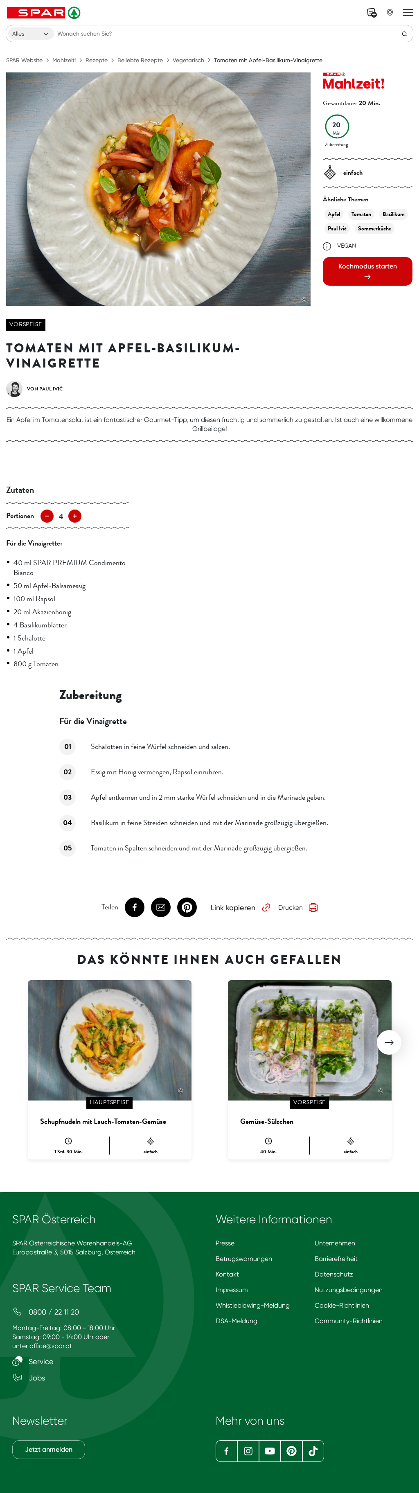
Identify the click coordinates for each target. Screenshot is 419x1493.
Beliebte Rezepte (140, 60)
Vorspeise (25, 324)
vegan (346, 245)
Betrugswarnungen (244, 1259)
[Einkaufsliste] (372, 13)
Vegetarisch (188, 60)
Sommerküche (374, 228)
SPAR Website (24, 60)
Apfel (334, 214)
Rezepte (97, 60)
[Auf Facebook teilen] (134, 907)
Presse (225, 1243)
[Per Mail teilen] (161, 907)
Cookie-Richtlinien (342, 1305)
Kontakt (227, 1274)
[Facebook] (226, 1451)
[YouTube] (270, 1451)
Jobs (36, 1377)
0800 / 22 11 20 (53, 1312)
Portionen (20, 515)
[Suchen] (405, 33)
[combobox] (31, 33)
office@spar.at (50, 1346)
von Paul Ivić (45, 388)
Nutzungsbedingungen (349, 1290)
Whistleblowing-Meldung (253, 1305)
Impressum (232, 1290)
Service (40, 1361)
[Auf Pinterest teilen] (187, 907)
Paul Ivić (337, 228)
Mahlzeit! (64, 60)
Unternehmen (335, 1243)
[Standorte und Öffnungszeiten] (390, 13)
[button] (389, 1042)
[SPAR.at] (44, 12)
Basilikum (394, 214)
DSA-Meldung (236, 1321)
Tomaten (361, 214)
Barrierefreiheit (336, 1259)
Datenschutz (334, 1274)
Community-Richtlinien (349, 1321)
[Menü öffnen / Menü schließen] (408, 13)
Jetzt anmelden (48, 1449)
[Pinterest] (291, 1451)
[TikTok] (313, 1451)
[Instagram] (248, 1451)
